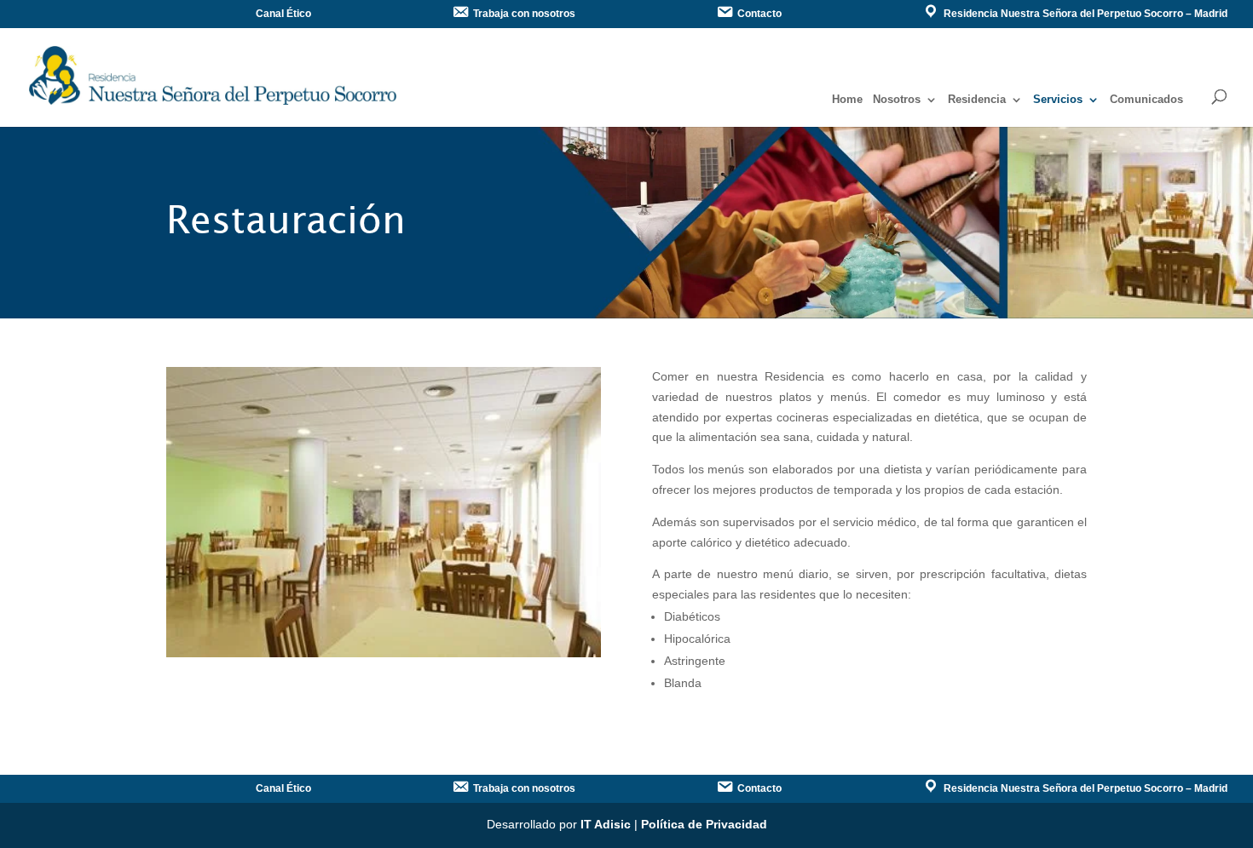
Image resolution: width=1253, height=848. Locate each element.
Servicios (1058, 100)
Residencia (977, 100)
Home (847, 100)
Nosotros (897, 100)
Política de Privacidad (704, 824)
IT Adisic (605, 824)
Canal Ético (283, 14)
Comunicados (1146, 100)
